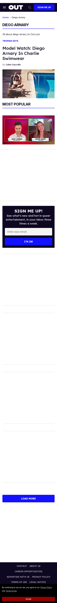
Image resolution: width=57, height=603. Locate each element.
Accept (28, 599)
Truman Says (10, 41)
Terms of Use (11, 591)
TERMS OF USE (19, 582)
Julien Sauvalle (13, 64)
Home (5, 17)
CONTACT (22, 566)
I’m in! (28, 241)
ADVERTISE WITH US (18, 577)
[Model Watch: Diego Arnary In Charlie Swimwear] (28, 83)
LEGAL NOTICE (37, 582)
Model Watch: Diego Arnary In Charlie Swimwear (23, 53)
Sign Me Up (44, 7)
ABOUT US (34, 566)
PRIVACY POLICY (41, 577)
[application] (28, 129)
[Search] (29, 7)
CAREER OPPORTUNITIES (28, 571)
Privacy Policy (46, 587)
